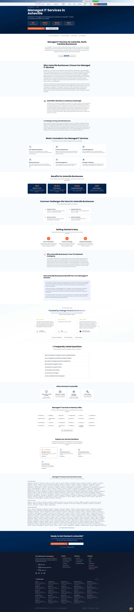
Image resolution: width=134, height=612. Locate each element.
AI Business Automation (42, 583)
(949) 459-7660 (53, 28)
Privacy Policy (84, 608)
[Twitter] (39, 573)
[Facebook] (42, 573)
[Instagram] (44, 573)
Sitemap (97, 608)
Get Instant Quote (102, 4)
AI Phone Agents (37, 584)
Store (95, 4)
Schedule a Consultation (76, 543)
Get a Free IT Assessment (35, 28)
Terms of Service (91, 608)
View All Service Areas (68, 430)
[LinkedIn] (36, 573)
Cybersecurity (41, 582)
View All (96, 579)
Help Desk (36, 583)
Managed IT (37, 582)
